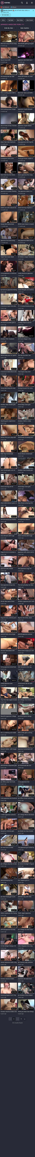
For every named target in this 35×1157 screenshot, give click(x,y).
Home (3, 20)
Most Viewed (29, 20)
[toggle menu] (22, 2)
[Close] (33, 10)
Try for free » (6, 15)
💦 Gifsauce (13, 7)
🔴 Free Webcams (5, 7)
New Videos (20, 20)
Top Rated (10, 20)
